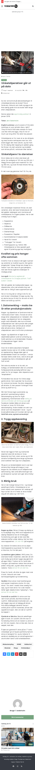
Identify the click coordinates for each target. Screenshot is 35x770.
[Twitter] (8, 654)
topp (16, 648)
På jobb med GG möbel (10, 748)
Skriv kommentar (17, 717)
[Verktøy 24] (11, 6)
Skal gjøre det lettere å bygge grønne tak (15, 1)
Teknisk (8, 76)
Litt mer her (19, 541)
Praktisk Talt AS (20, 762)
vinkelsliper (26, 648)
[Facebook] (4, 654)
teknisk (7, 648)
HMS (19, 644)
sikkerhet (28, 644)
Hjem (3, 76)
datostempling (9, 644)
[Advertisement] (17, 32)
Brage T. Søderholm (8, 90)
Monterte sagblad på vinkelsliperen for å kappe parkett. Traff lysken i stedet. (16, 278)
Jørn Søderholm (12, 121)
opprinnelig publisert (21, 114)
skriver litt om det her (20, 568)
